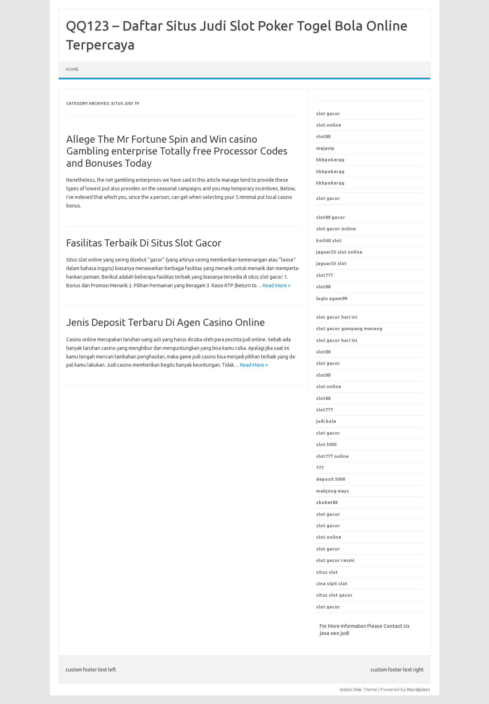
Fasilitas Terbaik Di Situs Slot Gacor (144, 242)
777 (320, 467)
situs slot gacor (334, 594)
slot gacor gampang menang (349, 328)
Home (72, 69)
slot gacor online (336, 228)
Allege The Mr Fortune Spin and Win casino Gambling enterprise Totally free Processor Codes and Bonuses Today (176, 150)
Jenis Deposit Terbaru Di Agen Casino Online (165, 322)
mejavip (325, 148)
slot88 (323, 136)
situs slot (327, 572)
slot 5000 (326, 444)
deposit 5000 (330, 478)
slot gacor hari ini (336, 316)
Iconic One (351, 689)
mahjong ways (332, 490)
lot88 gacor (330, 217)
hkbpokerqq (330, 159)
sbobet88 (327, 502)
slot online (328, 124)
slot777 (324, 275)
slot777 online (332, 456)
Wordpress (418, 689)
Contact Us (396, 626)
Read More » (276, 285)
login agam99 (331, 298)
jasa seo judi (334, 633)
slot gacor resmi (335, 560)
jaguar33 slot (331, 263)
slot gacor (328, 113)
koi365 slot (329, 240)
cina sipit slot (332, 583)
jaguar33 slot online (339, 251)
